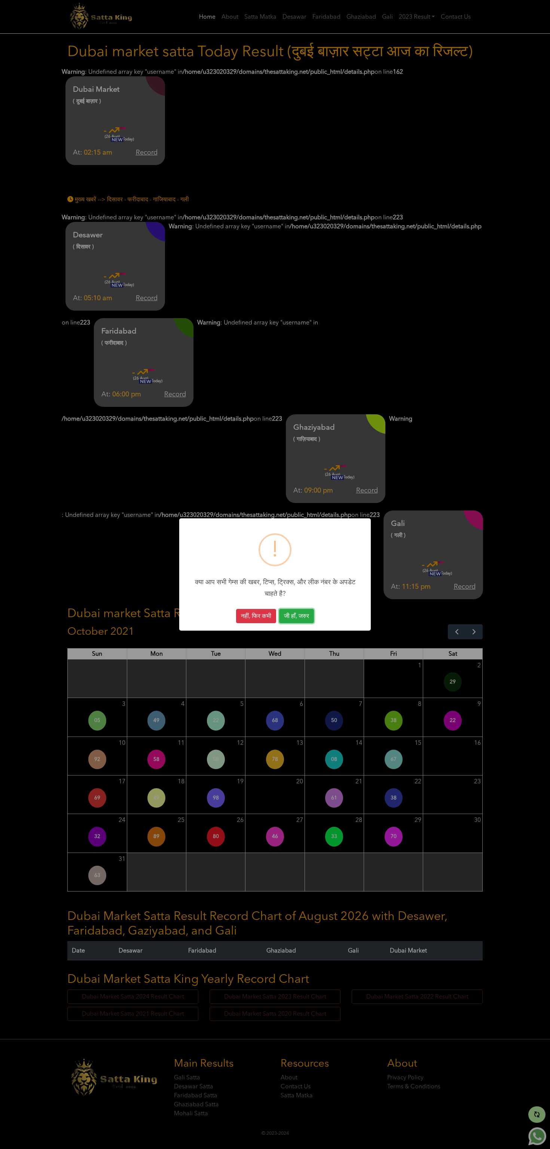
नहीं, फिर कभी (256, 616)
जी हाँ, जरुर (296, 616)
